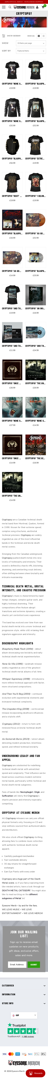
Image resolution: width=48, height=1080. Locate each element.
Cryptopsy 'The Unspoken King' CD (19, 495)
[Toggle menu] (3, 7)
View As (31, 36)
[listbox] (31, 51)
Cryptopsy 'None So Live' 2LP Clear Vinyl (22, 420)
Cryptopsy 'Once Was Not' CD (17, 458)
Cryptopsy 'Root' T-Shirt (15, 196)
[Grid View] (39, 36)
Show (5, 43)
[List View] (43, 36)
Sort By (6, 51)
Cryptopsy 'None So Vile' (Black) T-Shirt (22, 83)
